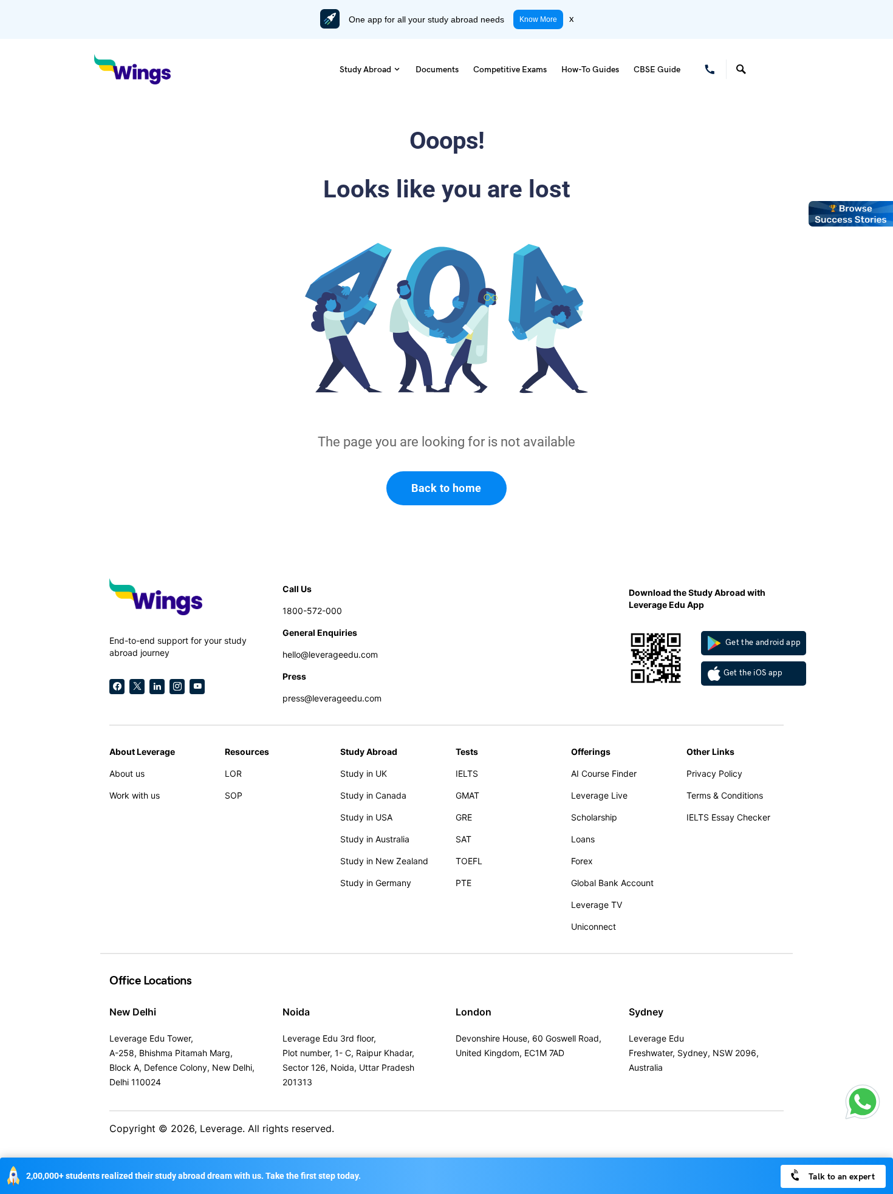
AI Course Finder (604, 773)
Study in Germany (375, 883)
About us (127, 773)
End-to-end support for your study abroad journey (178, 646)
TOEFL (469, 861)
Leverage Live (599, 795)
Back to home (446, 488)
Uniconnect (593, 926)
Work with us (134, 795)
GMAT (467, 795)
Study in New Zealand (384, 861)
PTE (463, 883)
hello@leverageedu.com (330, 654)
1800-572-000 (312, 611)
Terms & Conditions (724, 795)
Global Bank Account (612, 883)
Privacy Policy (714, 773)
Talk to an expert (841, 1177)
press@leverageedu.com (331, 698)
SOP (233, 795)
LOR (233, 773)
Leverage (221, 1128)
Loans (583, 839)
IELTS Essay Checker (728, 817)
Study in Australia (374, 839)
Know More (538, 19)
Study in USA (366, 817)
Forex (582, 861)
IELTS (467, 773)
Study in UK (363, 773)
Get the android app (762, 642)
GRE (464, 817)
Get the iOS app (753, 673)
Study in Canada (373, 795)
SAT (463, 839)
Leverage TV (596, 904)
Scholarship (594, 817)
